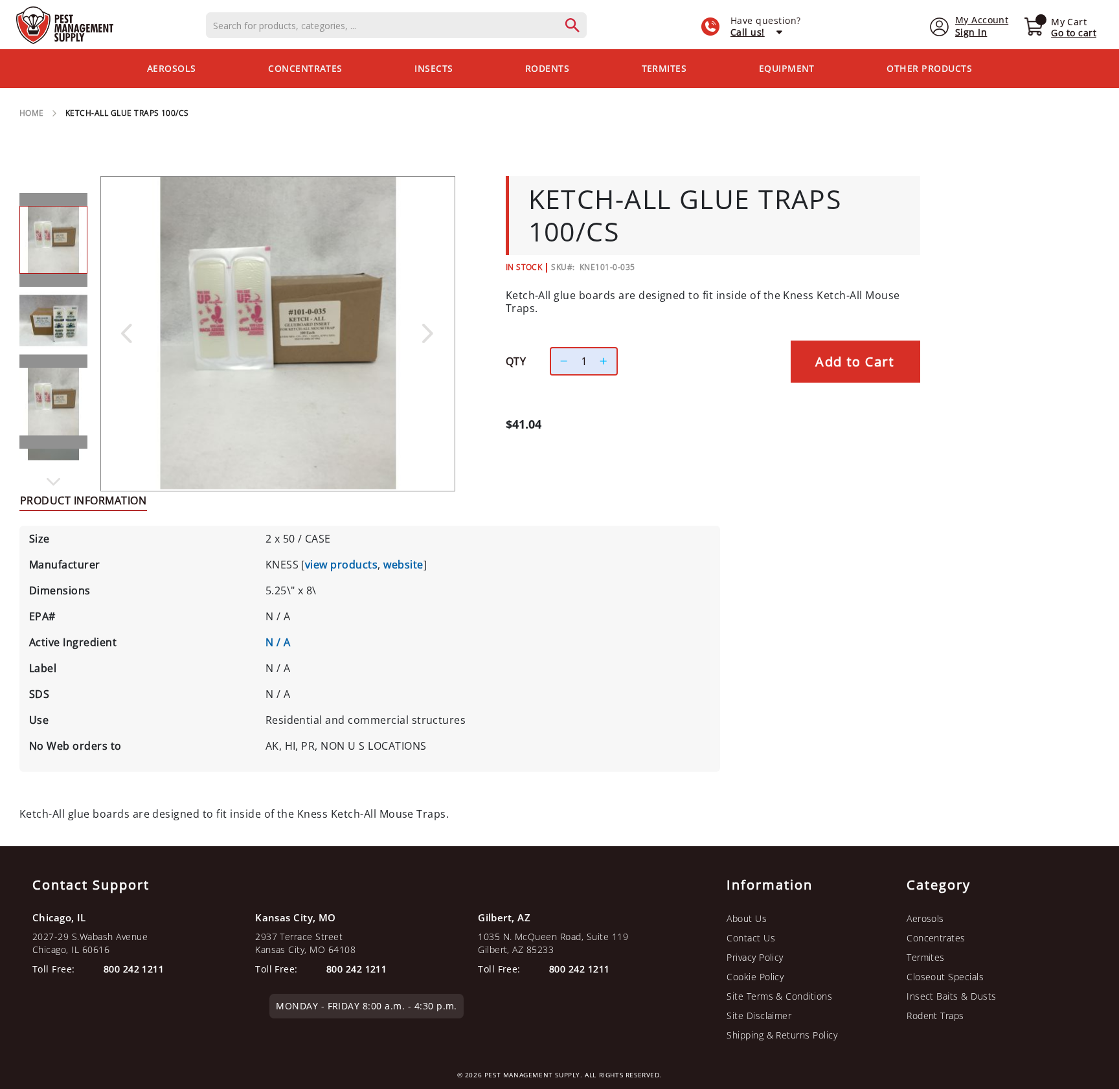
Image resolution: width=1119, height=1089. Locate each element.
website (403, 564)
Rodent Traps (935, 1015)
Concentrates (936, 938)
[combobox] (396, 25)
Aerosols (925, 918)
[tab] (83, 500)
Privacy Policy (755, 957)
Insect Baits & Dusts (952, 996)
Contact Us (751, 938)
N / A (278, 642)
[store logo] (64, 25)
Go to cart (1073, 33)
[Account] (939, 25)
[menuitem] (172, 68)
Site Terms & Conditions (779, 996)
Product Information (83, 500)
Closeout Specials (945, 977)
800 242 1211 (579, 969)
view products (341, 564)
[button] (126, 333)
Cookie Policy (755, 977)
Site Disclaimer (759, 1015)
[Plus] (606, 361)
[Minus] (561, 361)
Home (31, 113)
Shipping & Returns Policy (782, 1035)
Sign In (971, 32)
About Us (747, 918)
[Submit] (579, 25)
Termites (926, 957)
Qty (516, 361)
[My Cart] (1033, 27)
